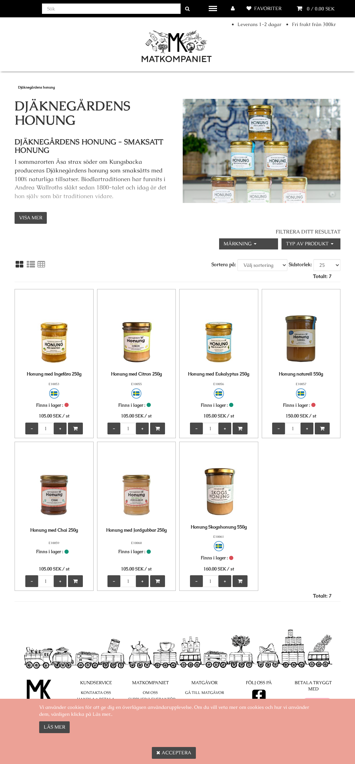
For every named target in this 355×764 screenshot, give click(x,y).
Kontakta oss (96, 692)
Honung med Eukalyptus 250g (218, 374)
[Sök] (187, 8)
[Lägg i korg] (75, 428)
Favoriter (268, 8)
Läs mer (54, 727)
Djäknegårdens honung (36, 87)
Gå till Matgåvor (204, 692)
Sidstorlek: (300, 264)
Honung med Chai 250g (54, 530)
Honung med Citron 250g (136, 374)
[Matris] (19, 264)
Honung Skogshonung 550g (219, 527)
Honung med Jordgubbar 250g (136, 530)
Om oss (150, 692)
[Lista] (31, 264)
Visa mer (30, 217)
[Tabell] (41, 264)
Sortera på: (223, 264)
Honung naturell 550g (301, 374)
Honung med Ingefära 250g (54, 374)
